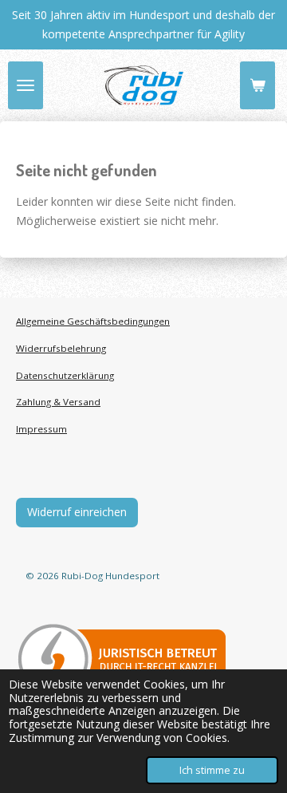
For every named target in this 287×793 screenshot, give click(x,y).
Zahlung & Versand (58, 402)
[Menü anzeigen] (25, 85)
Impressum (41, 429)
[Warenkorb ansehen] (257, 85)
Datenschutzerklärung (65, 375)
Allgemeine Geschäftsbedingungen (93, 321)
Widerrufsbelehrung (61, 348)
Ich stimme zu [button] (212, 770)
